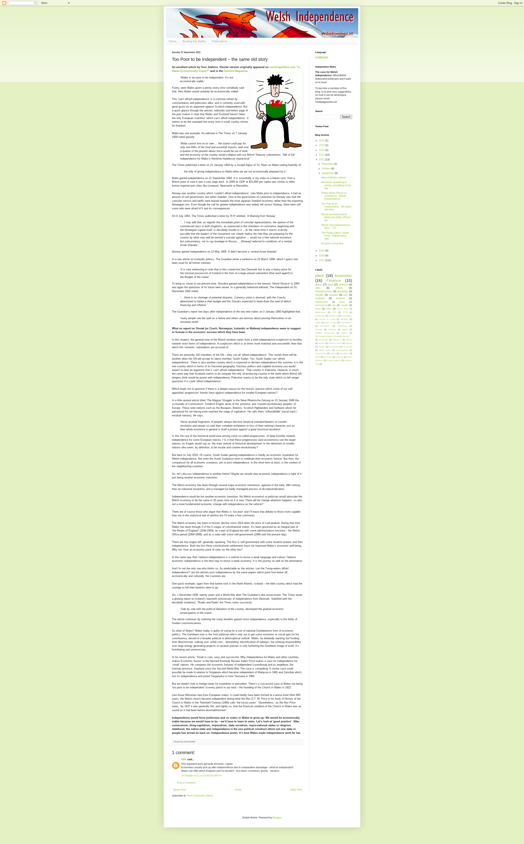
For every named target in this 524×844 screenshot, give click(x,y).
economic (343, 275)
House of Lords (327, 319)
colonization (346, 322)
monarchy (334, 347)
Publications (219, 41)
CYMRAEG (321, 57)
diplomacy (342, 326)
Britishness (320, 312)
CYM (345, 312)
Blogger (277, 817)
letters (339, 288)
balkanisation (321, 302)
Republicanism (323, 291)
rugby (333, 353)
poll (345, 294)
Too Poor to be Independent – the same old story (336, 206)
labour (349, 340)
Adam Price (342, 309)
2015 (322, 145)
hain (317, 288)
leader (322, 343)
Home (172, 41)
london (322, 347)
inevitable (323, 340)
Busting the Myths (194, 41)
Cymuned (333, 316)
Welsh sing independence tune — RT (335, 226)
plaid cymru (325, 350)
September (328, 173)
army (318, 284)
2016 (322, 140)
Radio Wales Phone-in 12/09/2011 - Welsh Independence (334, 195)
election (319, 329)
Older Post (296, 789)
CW (334, 312)
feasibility (342, 291)
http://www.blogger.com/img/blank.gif (332, 336)
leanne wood (335, 343)
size (330, 284)
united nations (334, 360)
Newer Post (179, 789)
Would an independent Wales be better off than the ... (336, 217)
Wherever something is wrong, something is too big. (336, 185)
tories (318, 308)
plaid (319, 275)
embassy (332, 329)
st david (328, 357)
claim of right (331, 322)
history (344, 333)
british (318, 322)
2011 (322, 159)
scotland (320, 298)
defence (343, 284)
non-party (347, 347)
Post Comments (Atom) (200, 795)
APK (183, 759)
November (328, 163)
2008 (322, 255)
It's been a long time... (333, 243)
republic (344, 305)
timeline (340, 298)
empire (345, 329)
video (328, 308)
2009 (322, 250)
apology (344, 319)
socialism (344, 353)
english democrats (324, 333)
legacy (349, 343)
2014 (322, 150)
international (321, 305)
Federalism (347, 316)
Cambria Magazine (235, 71)
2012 (322, 154)
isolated (333, 294)
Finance (333, 280)
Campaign (320, 316)
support (339, 357)
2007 (322, 260)
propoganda (342, 350)
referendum (320, 353)
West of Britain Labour (333, 177)
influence (337, 340)
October (326, 168)
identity (319, 294)
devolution (325, 326)
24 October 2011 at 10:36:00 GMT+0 (201, 775)
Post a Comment (186, 782)
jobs (334, 305)
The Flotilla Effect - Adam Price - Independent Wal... (335, 235)
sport (317, 357)
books (342, 302)
